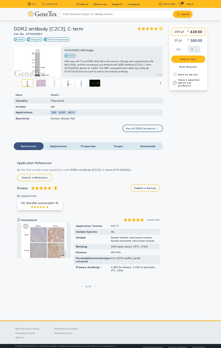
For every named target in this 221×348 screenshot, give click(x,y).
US (33, 4)
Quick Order (169, 4)
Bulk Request (188, 66)
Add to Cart (188, 59)
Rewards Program (63, 333)
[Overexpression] (57, 39)
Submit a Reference (35, 177)
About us (19, 337)
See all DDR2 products (140, 128)
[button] (160, 83)
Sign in (190, 4)
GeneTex (42, 13)
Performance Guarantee (66, 329)
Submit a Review (145, 188)
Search (185, 14)
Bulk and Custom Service (27, 329)
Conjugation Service (25, 333)
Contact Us (52, 4)
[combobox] (126, 14)
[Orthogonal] (34, 39)
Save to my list (188, 74)
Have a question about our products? (189, 82)
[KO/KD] (19, 39)
